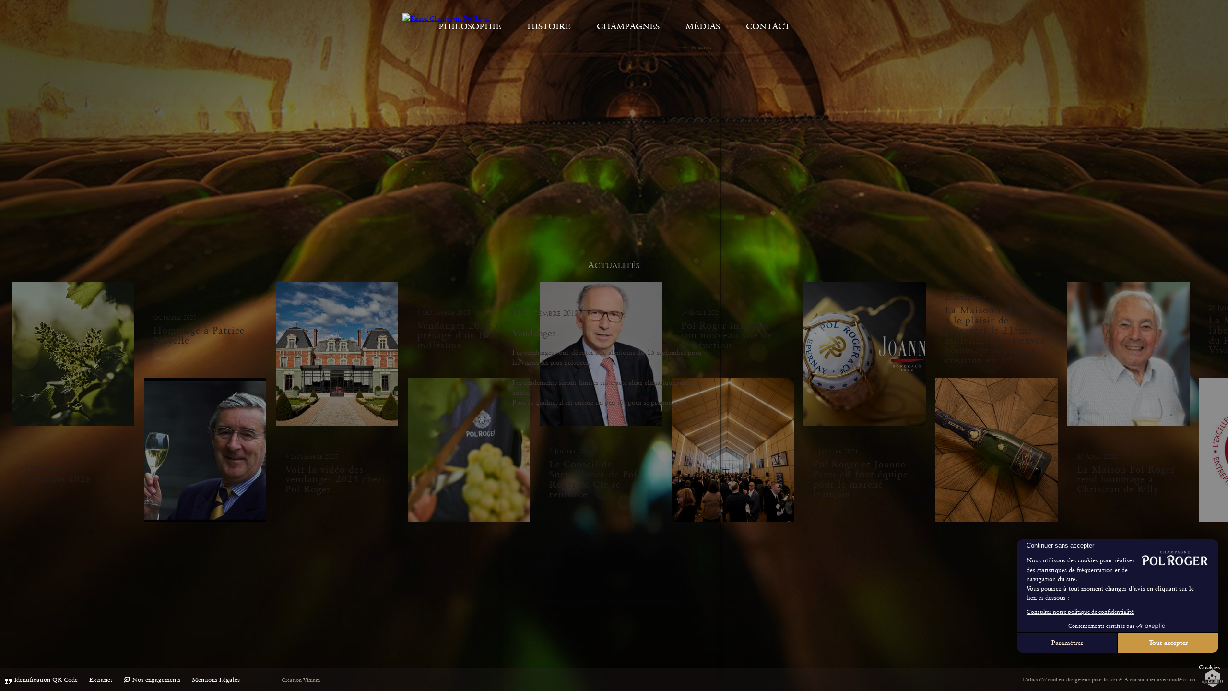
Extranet (100, 679)
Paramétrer (1067, 642)
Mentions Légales (216, 679)
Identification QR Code (46, 679)
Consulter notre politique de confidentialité (1080, 611)
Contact (768, 26)
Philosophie (469, 26)
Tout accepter (1168, 642)
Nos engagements (156, 679)
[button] (1209, 667)
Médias (702, 26)
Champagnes (628, 26)
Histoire (549, 26)
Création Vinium (301, 680)
